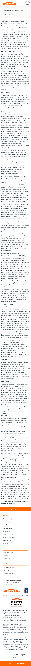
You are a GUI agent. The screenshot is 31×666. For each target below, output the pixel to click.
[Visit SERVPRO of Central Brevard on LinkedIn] (11, 509)
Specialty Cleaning (9, 537)
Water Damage (8, 519)
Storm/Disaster (7, 528)
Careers (5, 555)
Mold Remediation (8, 525)
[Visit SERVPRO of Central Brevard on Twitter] (16, 509)
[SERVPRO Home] (9, 3)
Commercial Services (9, 534)
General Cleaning (8, 540)
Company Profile (8, 552)
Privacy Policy (7, 570)
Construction (7, 531)
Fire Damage (7, 522)
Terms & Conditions (9, 567)
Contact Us (6, 558)
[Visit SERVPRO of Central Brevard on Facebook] (19, 509)
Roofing (5, 543)
